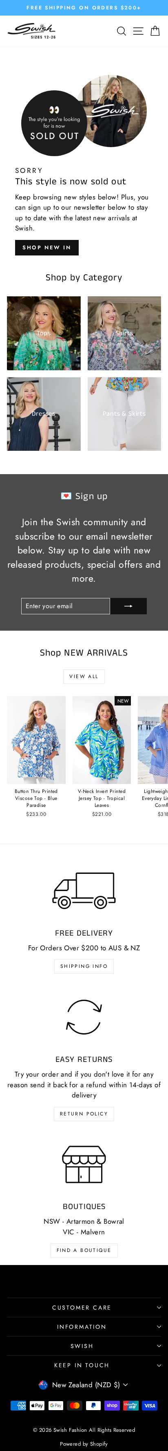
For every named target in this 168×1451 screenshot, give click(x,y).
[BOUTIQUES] (84, 1164)
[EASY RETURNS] (84, 1017)
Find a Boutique (84, 1250)
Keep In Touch (82, 1365)
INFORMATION (82, 1327)
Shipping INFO (84, 966)
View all (83, 676)
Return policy (84, 1113)
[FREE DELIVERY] (84, 890)
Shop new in (46, 247)
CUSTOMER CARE (82, 1307)
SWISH (82, 1346)
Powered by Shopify (84, 1444)
